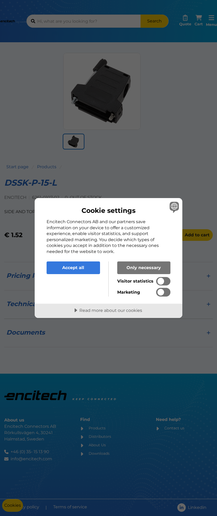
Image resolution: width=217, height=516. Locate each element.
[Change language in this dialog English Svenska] (174, 207)
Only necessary (143, 267)
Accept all (73, 267)
